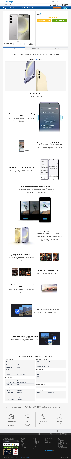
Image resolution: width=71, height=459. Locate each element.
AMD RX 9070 (35, 443)
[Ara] (50, 5)
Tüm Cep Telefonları (59, 20)
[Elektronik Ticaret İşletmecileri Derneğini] (62, 434)
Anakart (22, 441)
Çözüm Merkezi (65, 1)
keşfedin (12, 425)
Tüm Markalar (60, 444)
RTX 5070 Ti (35, 445)
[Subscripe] (18, 441)
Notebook (22, 439)
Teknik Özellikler (35, 48)
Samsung (39, 13)
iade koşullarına (43, 424)
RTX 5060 (34, 439)
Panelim (46, 439)
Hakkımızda (60, 439)
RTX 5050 (34, 438)
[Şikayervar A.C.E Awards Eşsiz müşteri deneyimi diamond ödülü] (7, 452)
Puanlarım (47, 440)
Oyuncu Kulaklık (23, 445)
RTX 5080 (34, 446)
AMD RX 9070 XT (36, 442)
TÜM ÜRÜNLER (6, 4)
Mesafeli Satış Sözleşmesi (62, 447)
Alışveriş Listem (48, 442)
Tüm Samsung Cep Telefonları (44, 20)
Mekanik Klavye (23, 444)
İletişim (59, 438)
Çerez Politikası (60, 446)
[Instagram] (63, 457)
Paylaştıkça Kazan (48, 1)
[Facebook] (61, 457)
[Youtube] (65, 457)
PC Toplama (54, 1)
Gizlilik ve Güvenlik (61, 441)
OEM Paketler (23, 438)
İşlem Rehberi (60, 445)
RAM (36, 54)
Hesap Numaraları (61, 442)
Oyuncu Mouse (23, 446)
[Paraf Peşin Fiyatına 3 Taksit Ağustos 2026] (35, 8)
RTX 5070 (34, 444)
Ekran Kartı (23, 443)
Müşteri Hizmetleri (48, 438)
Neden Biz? (57, 48)
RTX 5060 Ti (35, 440)
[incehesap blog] (50, 447)
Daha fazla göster (24, 448)
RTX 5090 (34, 447)
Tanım (14, 48)
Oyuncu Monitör (23, 447)
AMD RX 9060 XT (36, 441)
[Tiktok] (67, 457)
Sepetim (46, 441)
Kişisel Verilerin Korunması (62, 443)
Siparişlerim (59, 1)
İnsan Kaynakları (61, 440)
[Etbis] (15, 452)
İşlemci (22, 442)
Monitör (22, 440)
